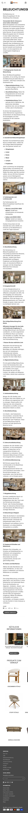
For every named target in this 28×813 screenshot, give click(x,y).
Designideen (6, 799)
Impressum (5, 763)
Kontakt (5, 765)
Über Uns (5, 753)
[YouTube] (12, 782)
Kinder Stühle (6, 788)
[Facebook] (3, 782)
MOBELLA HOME (7, 767)
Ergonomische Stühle (8, 792)
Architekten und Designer (9, 795)
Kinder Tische (6, 790)
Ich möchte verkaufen (8, 794)
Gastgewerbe (6, 797)
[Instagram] (10, 782)
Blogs (4, 801)
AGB (4, 755)
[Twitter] (5, 782)
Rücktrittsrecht (6, 759)
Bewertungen (6, 769)
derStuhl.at (10, 807)
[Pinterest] (8, 782)
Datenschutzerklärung (8, 757)
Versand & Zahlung (7, 761)
